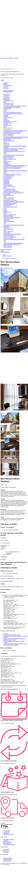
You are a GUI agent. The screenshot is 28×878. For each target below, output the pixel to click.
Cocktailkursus (23, 170)
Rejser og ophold (7, 255)
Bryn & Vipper (15, 225)
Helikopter (15, 234)
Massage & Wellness (8, 214)
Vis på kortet (10, 268)
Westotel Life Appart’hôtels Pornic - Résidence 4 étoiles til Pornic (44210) (14, 639)
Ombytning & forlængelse (9, 844)
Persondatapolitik (7, 859)
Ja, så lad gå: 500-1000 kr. (9, 190)
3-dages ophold (10, 150)
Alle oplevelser (6, 99)
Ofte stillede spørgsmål (8, 839)
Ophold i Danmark (5, 148)
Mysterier (15, 207)
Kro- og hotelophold (13, 146)
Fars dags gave (18, 138)
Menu (2, 80)
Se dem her (3, 559)
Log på (2, 250)
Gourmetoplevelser (22, 165)
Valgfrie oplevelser (7, 85)
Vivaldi (10, 112)
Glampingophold (17, 148)
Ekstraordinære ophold (12, 151)
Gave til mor (16, 131)
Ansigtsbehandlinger (15, 217)
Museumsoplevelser (10, 201)
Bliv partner (6, 852)
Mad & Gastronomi (7, 157)
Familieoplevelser (9, 131)
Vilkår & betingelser (8, 858)
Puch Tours (17, 244)
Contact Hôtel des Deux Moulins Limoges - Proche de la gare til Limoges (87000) (15, 644)
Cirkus (16, 201)
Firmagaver (6, 88)
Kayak (8, 239)
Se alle (12, 100)
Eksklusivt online (7, 122)
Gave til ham (14, 130)
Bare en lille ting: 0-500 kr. (9, 188)
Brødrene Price (15, 112)
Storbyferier (10, 148)
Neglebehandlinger (7, 225)
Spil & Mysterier (7, 204)
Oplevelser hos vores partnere (10, 121)
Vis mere (5, 633)
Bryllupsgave (6, 96)
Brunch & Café (15, 106)
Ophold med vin (21, 151)
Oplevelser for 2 (7, 130)
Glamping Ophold (7, 106)
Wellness (5, 210)
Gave (4, 254)
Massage (10, 108)
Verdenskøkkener (14, 165)
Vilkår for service (7, 860)
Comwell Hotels (10, 113)
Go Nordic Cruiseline (16, 155)
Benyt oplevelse (7, 843)
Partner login (6, 849)
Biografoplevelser (7, 177)
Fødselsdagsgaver (10, 107)
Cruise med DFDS (18, 113)
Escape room (10, 207)
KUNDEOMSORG (8, 91)
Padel (19, 243)
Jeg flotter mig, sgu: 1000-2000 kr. (11, 191)
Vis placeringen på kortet (6, 581)
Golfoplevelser (14, 243)
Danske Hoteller (10, 156)
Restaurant (5, 161)
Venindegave (8, 133)
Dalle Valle (5, 112)
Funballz (22, 239)
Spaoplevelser (6, 218)
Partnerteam (6, 833)
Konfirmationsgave (21, 137)
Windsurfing (12, 239)
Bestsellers (5, 83)
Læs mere (3, 823)
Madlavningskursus (16, 170)
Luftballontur (6, 179)
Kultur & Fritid (6, 194)
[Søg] (14, 69)
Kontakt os (5, 840)
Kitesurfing (17, 239)
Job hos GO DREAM (8, 834)
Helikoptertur (6, 182)
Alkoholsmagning (7, 170)
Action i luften (6, 231)
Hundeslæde (8, 243)
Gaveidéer (5, 86)
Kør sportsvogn (11, 244)
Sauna (8, 221)
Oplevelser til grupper (15, 133)
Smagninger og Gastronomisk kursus (11, 166)
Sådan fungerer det (7, 842)
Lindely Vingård (10, 175)
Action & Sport (6, 227)
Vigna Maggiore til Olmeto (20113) (11, 634)
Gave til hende (20, 130)
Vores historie (6, 831)
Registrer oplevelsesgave (9, 90)
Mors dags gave (11, 138)
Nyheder (5, 84)
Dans (4, 243)
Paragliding (10, 235)
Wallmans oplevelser (12, 203)
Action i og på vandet (8, 236)
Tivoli (15, 107)
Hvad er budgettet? (7, 184)
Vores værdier (6, 830)
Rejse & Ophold (7, 139)
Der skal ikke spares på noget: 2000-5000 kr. (13, 192)
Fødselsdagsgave (7, 137)
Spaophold (5, 146)
